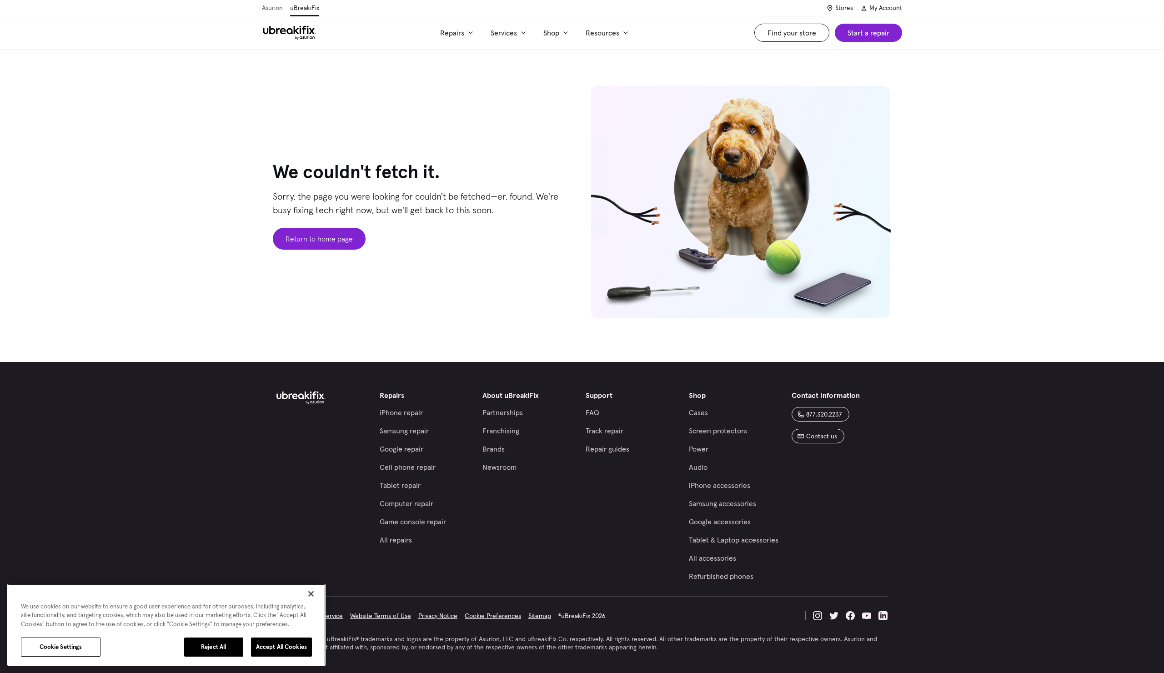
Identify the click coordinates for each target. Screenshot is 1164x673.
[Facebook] (850, 615)
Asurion (272, 8)
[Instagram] (817, 615)
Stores (844, 8)
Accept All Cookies (281, 647)
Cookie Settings (61, 647)
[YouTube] (866, 615)
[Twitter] (833, 615)
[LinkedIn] (883, 615)
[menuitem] (458, 32)
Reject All (213, 647)
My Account (885, 8)
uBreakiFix (304, 8)
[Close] (311, 594)
